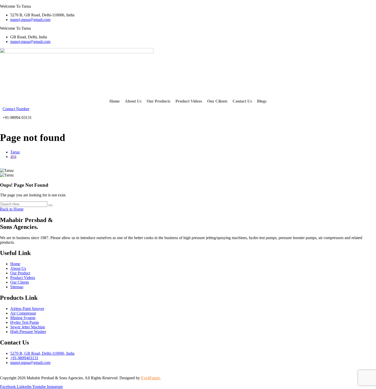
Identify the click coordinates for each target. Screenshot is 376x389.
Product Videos (188, 101)
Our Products (158, 101)
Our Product (20, 273)
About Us (133, 101)
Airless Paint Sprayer (27, 308)
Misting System (22, 318)
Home (114, 101)
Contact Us (242, 101)
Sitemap (16, 287)
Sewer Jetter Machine (27, 327)
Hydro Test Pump (24, 322)
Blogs (262, 101)
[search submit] (50, 205)
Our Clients (217, 101)
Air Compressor (23, 313)
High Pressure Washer (28, 331)
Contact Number (16, 109)
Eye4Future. (151, 378)
